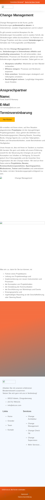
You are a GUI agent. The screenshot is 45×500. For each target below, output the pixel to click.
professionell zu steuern (22, 25)
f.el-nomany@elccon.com (10, 108)
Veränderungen (35, 40)
